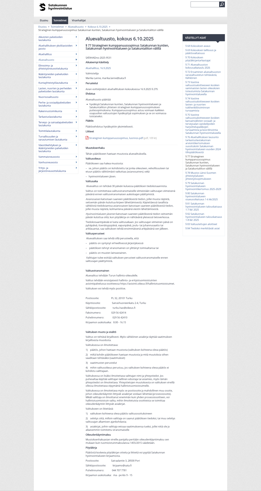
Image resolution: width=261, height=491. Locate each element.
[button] (222, 4)
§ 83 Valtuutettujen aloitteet (201, 224)
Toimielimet (60, 20)
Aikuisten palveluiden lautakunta (51, 38)
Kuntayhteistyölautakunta (53, 82)
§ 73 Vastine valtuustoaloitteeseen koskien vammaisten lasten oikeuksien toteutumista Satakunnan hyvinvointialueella (202, 88)
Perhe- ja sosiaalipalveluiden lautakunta (55, 104)
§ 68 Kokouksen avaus (197, 45)
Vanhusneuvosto (48, 162)
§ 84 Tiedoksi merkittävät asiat (202, 228)
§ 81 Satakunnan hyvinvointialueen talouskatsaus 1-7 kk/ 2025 (203, 206)
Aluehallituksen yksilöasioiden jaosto (55, 47)
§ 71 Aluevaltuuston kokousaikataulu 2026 (197, 66)
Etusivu (44, 20)
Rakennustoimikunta (50, 111)
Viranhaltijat (79, 20)
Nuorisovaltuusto (48, 97)
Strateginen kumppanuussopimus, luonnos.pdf (123, 138)
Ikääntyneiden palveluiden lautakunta (53, 75)
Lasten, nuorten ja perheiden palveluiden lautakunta (55, 90)
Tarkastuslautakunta (50, 116)
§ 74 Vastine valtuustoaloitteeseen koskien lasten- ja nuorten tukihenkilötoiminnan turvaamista (202, 104)
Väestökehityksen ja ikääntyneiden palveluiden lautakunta (53, 148)
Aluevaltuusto (76, 26)
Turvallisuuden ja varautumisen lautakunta (53, 138)
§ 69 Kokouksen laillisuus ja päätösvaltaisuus (200, 52)
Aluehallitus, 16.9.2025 (98, 68)
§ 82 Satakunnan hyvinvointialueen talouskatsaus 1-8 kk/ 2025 (203, 216)
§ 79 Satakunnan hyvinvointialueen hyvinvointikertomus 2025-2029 (203, 186)
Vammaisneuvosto (49, 156)
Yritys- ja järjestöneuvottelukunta (52, 169)
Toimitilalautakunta (49, 131)
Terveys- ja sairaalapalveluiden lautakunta (56, 124)
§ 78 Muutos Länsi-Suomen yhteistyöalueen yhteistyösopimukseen (200, 175)
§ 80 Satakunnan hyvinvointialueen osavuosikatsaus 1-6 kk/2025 (201, 196)
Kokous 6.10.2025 (98, 26)
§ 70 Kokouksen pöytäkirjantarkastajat (198, 59)
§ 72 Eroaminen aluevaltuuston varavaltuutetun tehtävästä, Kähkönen (203, 74)
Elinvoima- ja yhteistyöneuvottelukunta (53, 67)
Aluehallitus (45, 54)
